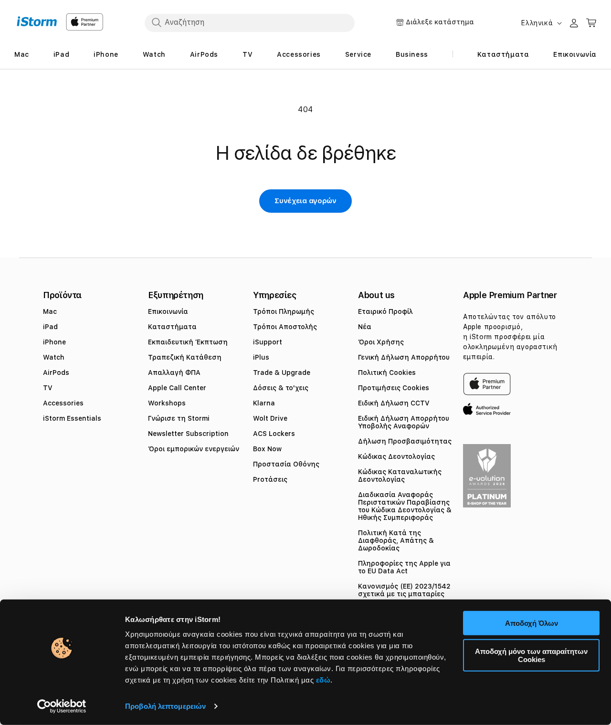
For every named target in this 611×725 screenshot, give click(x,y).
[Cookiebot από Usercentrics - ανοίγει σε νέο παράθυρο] (62, 706)
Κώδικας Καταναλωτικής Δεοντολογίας (400, 475)
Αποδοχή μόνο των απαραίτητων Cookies (531, 655)
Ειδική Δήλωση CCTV (394, 403)
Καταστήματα (172, 327)
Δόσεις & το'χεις (280, 388)
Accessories (63, 403)
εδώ (323, 680)
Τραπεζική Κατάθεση (184, 357)
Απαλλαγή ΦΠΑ (174, 372)
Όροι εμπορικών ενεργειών (193, 449)
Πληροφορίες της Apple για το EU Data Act (404, 567)
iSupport (267, 342)
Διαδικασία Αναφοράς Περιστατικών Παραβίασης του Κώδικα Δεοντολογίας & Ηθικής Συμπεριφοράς (405, 506)
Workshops (167, 403)
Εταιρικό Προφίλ (385, 311)
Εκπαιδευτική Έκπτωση (188, 342)
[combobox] (250, 22)
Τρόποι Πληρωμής (283, 311)
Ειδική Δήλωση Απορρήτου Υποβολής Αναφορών (403, 422)
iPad (50, 327)
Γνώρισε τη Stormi (179, 418)
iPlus (261, 357)
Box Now (267, 449)
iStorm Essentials (72, 418)
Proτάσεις (270, 479)
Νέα (364, 327)
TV (48, 388)
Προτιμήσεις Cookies (393, 388)
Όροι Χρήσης (381, 342)
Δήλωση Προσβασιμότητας (405, 441)
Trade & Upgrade (281, 372)
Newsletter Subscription (188, 433)
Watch (53, 357)
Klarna (264, 403)
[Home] (37, 21)
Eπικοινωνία (168, 311)
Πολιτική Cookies (387, 372)
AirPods (56, 372)
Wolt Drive (270, 418)
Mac (50, 311)
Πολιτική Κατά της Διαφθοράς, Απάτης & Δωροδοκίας (396, 540)
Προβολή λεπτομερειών (165, 706)
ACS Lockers (274, 433)
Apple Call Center (177, 388)
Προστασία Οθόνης (286, 464)
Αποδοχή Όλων (531, 623)
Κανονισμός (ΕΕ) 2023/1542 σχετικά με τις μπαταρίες (404, 590)
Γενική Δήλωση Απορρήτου (404, 357)
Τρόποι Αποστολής (285, 327)
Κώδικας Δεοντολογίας (396, 456)
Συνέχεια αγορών (305, 201)
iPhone (54, 342)
